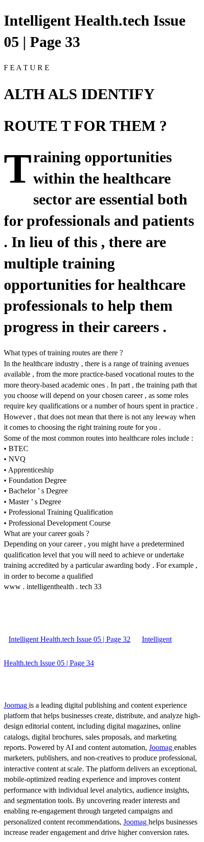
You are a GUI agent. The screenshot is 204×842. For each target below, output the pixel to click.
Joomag (16, 705)
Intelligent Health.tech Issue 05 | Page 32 (69, 639)
